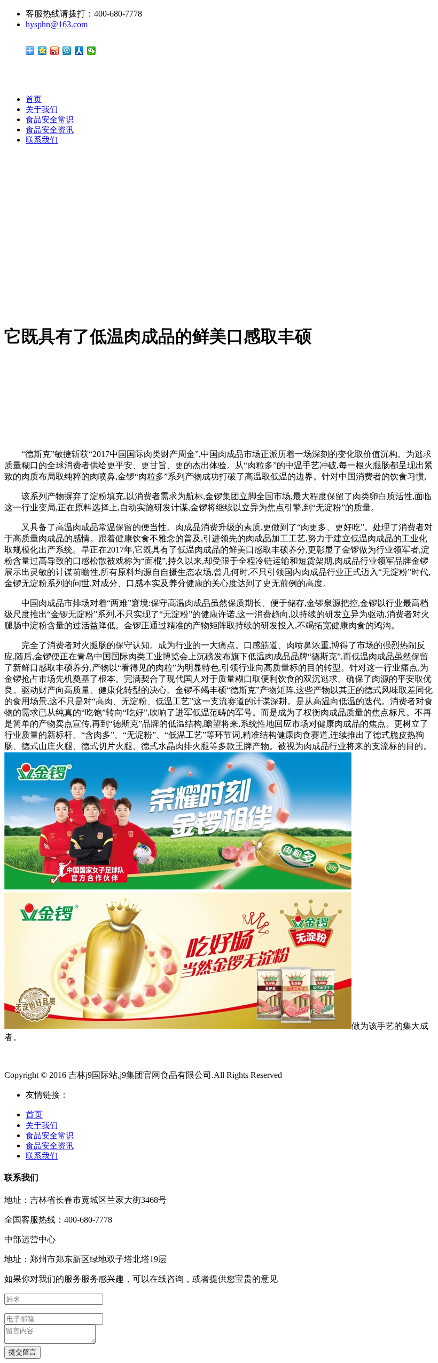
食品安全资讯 (50, 129)
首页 (34, 99)
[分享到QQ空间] (42, 50)
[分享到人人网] (79, 50)
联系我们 (42, 140)
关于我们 (42, 109)
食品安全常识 (50, 119)
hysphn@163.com (57, 24)
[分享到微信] (91, 50)
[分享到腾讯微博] (67, 50)
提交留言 (22, 1352)
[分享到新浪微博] (54, 50)
